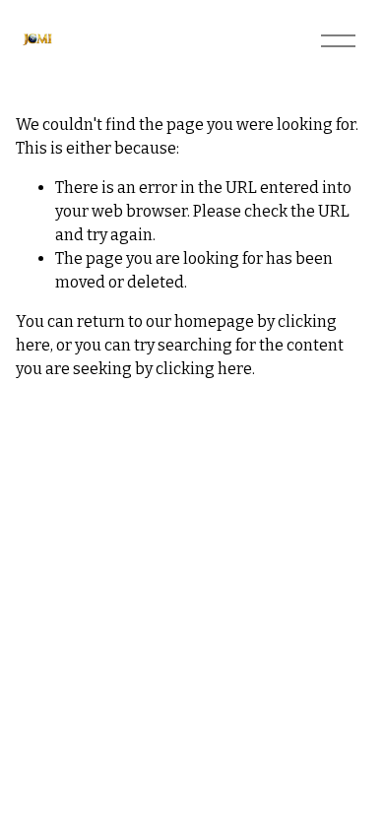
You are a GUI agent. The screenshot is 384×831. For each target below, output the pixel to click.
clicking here (204, 368)
